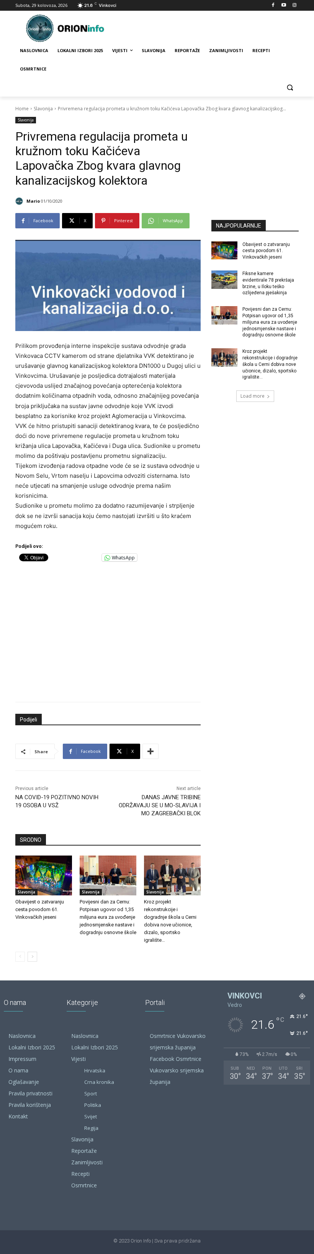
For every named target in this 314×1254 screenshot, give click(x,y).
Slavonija (43, 108)
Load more (252, 396)
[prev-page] (20, 957)
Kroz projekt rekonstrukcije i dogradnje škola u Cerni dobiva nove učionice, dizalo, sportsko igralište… (270, 364)
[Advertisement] (108, 630)
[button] (290, 88)
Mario (33, 201)
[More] (150, 751)
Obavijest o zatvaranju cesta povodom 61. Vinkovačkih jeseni (39, 909)
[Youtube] (283, 5)
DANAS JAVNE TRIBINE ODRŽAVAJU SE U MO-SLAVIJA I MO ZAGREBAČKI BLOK (160, 805)
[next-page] (32, 957)
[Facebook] (273, 5)
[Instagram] (294, 5)
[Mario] (20, 201)
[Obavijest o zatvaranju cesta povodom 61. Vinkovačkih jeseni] (43, 875)
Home (22, 108)
